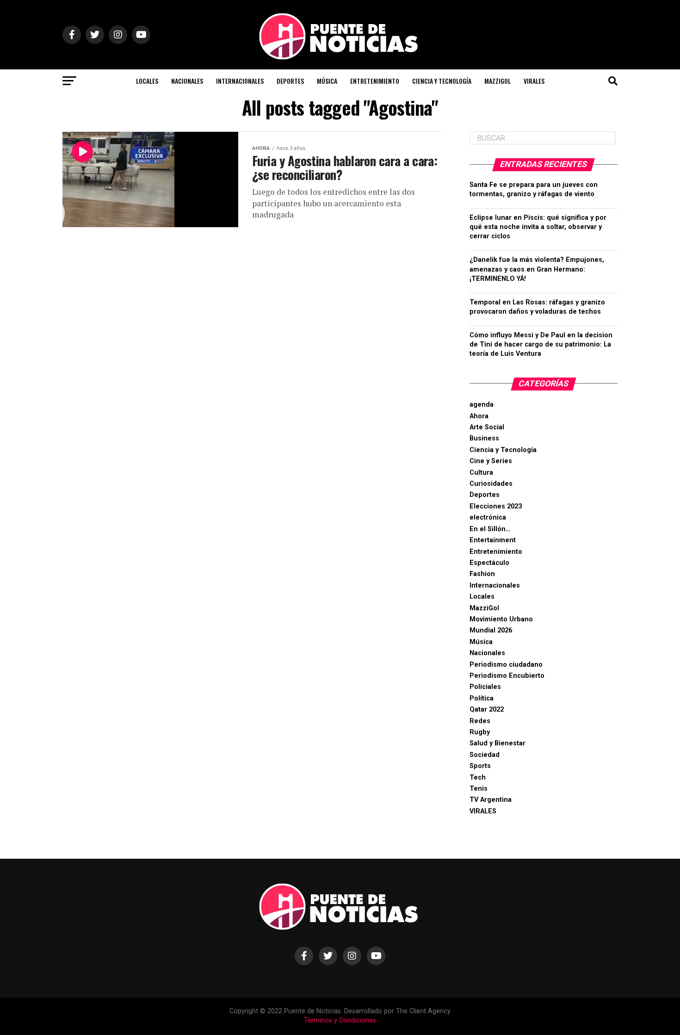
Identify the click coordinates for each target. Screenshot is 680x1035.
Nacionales (187, 81)
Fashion (482, 574)
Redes (480, 721)
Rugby (480, 732)
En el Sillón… (490, 529)
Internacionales (240, 81)
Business (484, 438)
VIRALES (534, 81)
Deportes (290, 81)
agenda (482, 405)
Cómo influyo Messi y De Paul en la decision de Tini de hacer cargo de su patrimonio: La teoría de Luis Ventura (541, 344)
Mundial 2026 (491, 630)
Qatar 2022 (487, 709)
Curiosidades (491, 484)
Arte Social (487, 427)
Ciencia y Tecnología (441, 81)
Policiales (485, 687)
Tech (478, 777)
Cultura (481, 473)
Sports (480, 766)
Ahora (479, 416)
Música (327, 81)
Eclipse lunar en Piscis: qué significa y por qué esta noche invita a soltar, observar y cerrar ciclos (538, 227)
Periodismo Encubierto (507, 676)
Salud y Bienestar (497, 743)
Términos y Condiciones (340, 1020)
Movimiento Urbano (501, 619)
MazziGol (497, 81)
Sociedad (485, 755)
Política (482, 698)
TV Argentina (491, 800)
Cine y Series (491, 461)
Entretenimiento (374, 81)
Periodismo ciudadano (506, 665)
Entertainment (493, 540)
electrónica (488, 517)
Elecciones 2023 (496, 506)
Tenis (479, 789)
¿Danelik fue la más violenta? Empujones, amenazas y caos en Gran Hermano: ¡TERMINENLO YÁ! (537, 269)
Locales (147, 81)
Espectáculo (489, 563)
